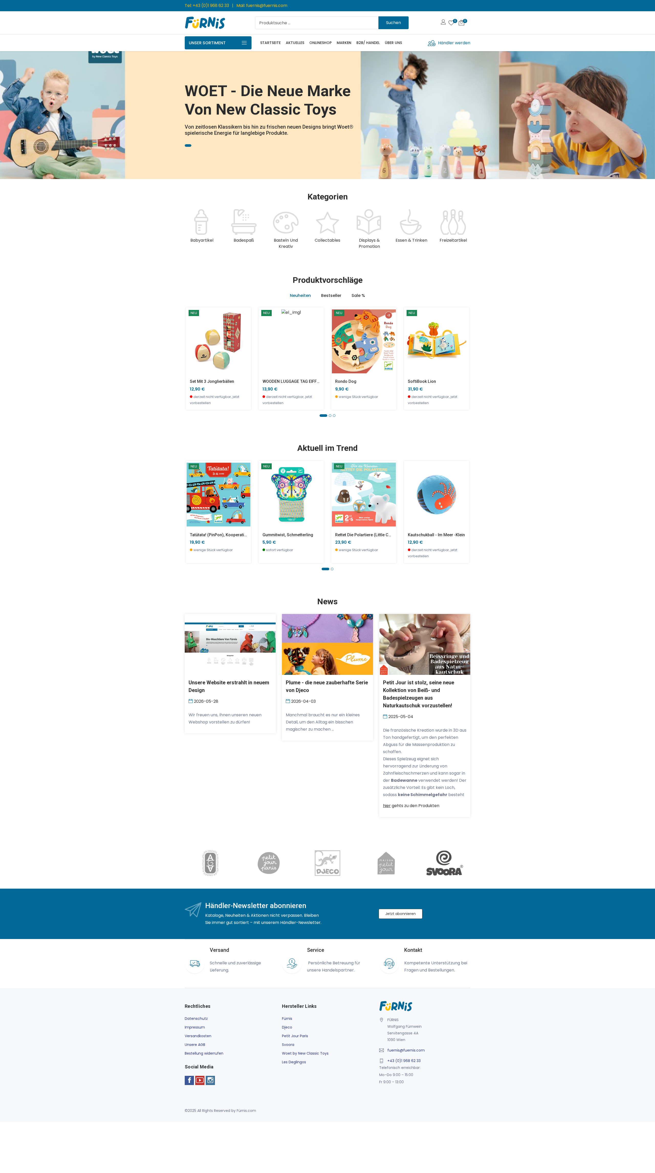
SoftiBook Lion (422, 381)
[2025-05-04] (385, 716)
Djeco (287, 1027)
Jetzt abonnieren (400, 913)
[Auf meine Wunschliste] (193, 356)
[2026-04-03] (288, 701)
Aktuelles (295, 42)
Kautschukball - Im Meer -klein (436, 534)
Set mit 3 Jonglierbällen (212, 381)
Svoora (288, 1044)
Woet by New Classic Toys (305, 1053)
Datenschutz (196, 1018)
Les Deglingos (294, 1062)
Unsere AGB (195, 1044)
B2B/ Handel (368, 42)
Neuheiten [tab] (300, 295)
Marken (344, 42)
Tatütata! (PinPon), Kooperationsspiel (225, 534)
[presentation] (190, 229)
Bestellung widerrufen (204, 1053)
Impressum (195, 1027)
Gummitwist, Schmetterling (288, 534)
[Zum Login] (443, 22)
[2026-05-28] (191, 701)
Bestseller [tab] (331, 295)
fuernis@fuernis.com (266, 5)
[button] (11, 112)
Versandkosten (198, 1035)
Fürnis (287, 1018)
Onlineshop (320, 42)
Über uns (393, 42)
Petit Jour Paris (295, 1035)
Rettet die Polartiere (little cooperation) (373, 534)
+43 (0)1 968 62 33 (211, 5)
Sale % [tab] (358, 295)
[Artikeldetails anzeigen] (193, 345)
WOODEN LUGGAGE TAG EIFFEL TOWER (299, 381)
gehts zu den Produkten (411, 806)
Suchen (393, 23)
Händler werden (454, 43)
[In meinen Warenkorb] (193, 333)
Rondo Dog (345, 381)
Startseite (270, 42)
